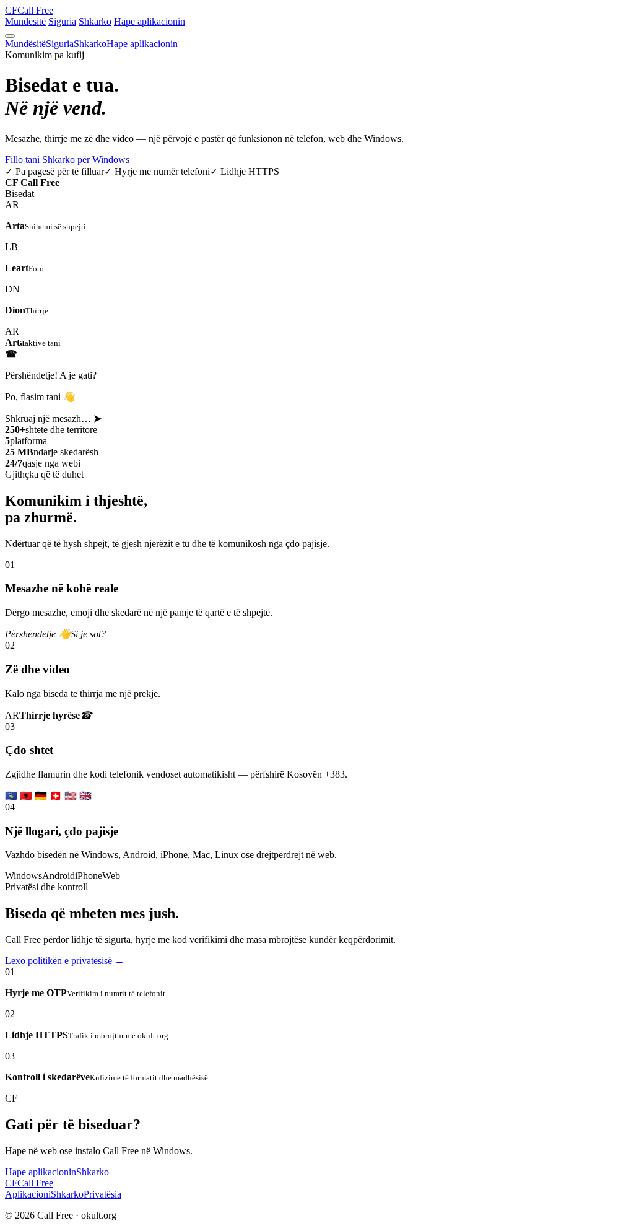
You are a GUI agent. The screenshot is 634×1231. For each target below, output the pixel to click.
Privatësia (102, 1194)
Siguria (62, 21)
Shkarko (95, 21)
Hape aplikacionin (149, 21)
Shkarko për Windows (85, 159)
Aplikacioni (28, 1194)
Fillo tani (22, 159)
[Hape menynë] (10, 36)
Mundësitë (25, 21)
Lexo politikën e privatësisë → (64, 960)
